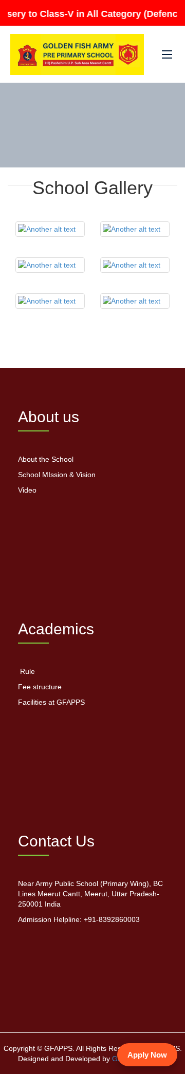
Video (27, 490)
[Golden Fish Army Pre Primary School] (77, 54)
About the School (45, 459)
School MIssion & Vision (57, 474)
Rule (26, 671)
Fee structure (40, 687)
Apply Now (147, 1054)
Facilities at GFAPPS (51, 702)
